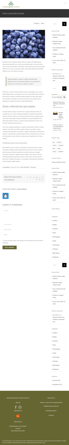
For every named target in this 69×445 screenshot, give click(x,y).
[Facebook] (15, 407)
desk (54, 148)
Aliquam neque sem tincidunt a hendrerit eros (58, 78)
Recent (59, 97)
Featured (55, 229)
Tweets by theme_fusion (58, 162)
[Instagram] (20, 407)
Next (42, 23)
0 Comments (33, 167)
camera (54, 145)
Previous (36, 23)
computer (60, 145)
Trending (55, 249)
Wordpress (56, 257)
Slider (54, 241)
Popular (54, 97)
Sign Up (18, 402)
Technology (56, 245)
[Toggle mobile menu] (65, 3)
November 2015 (57, 384)
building (59, 142)
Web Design (26, 167)
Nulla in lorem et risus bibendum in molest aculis (58, 126)
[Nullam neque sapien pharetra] (55, 113)
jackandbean (7, 167)
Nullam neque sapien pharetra (61, 115)
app (54, 142)
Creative (55, 220)
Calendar (51, 415)
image (58, 148)
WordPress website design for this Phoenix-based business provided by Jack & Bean (26, 442)
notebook (60, 151)
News (21, 167)
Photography (56, 237)
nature (54, 151)
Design (55, 224)
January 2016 (56, 380)
